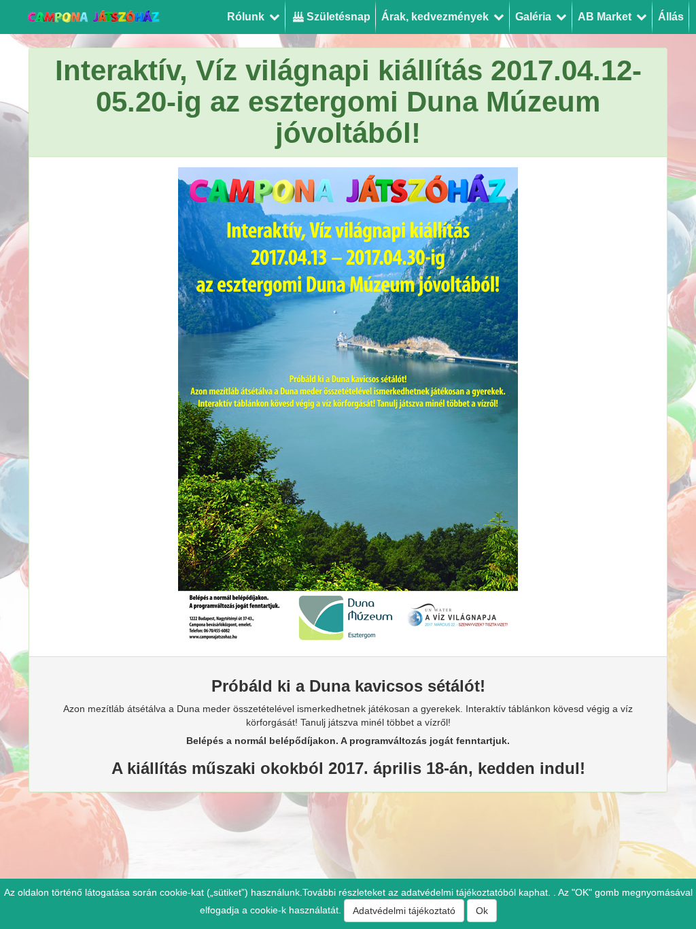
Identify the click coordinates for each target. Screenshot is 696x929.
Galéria (534, 16)
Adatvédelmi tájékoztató (404, 910)
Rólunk (247, 16)
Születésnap (337, 16)
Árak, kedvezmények (436, 16)
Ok (482, 910)
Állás (671, 16)
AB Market (606, 16)
